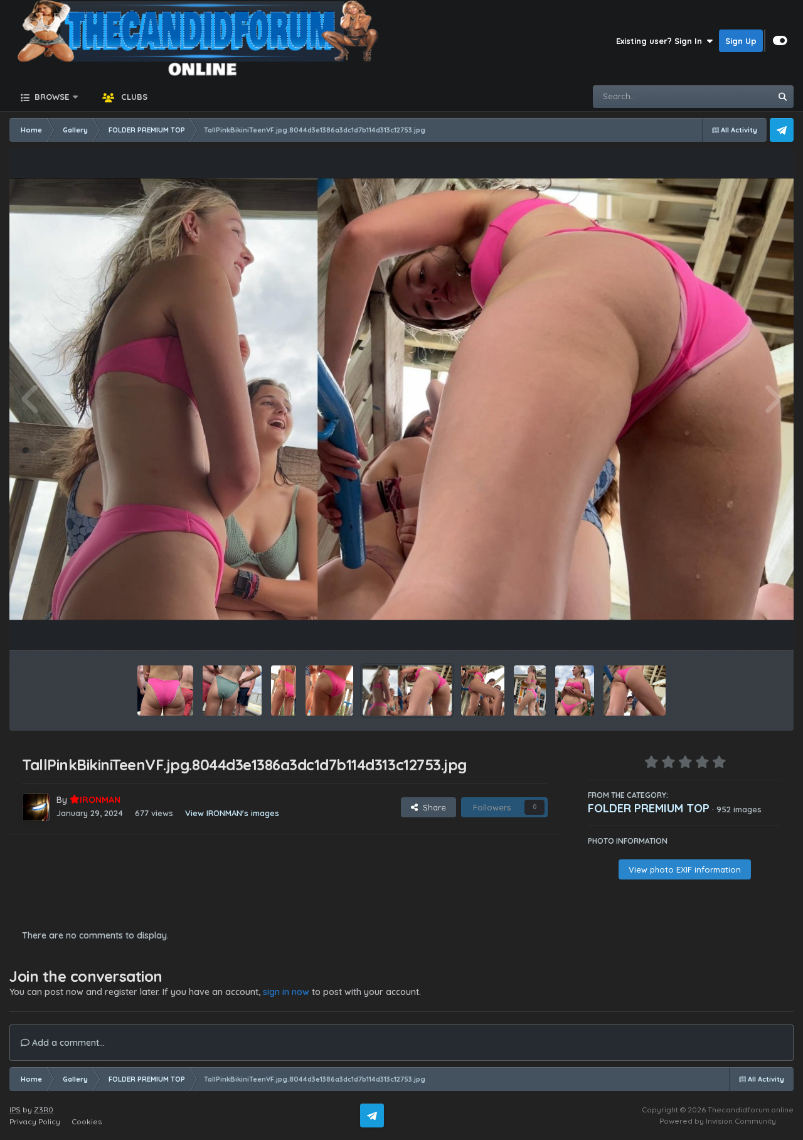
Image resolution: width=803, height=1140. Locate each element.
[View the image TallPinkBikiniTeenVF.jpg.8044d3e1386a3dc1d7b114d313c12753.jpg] (407, 690)
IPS (15, 1109)
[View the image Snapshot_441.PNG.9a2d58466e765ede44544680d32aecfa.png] (165, 690)
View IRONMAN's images (232, 813)
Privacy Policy (34, 1121)
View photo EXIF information (685, 869)
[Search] (782, 96)
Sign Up (741, 41)
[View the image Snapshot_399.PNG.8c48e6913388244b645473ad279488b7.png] (483, 690)
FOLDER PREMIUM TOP (649, 808)
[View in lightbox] (401, 399)
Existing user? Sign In (661, 41)
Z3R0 (43, 1109)
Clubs (133, 97)
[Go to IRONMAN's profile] (36, 807)
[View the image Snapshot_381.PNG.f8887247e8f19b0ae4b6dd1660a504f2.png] (530, 690)
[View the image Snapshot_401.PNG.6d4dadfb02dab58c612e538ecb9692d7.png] (635, 690)
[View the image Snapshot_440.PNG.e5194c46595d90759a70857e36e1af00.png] (232, 690)
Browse (50, 97)
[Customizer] (780, 41)
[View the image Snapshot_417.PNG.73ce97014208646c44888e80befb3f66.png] (329, 690)
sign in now (286, 992)
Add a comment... (67, 1042)
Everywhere (732, 96)
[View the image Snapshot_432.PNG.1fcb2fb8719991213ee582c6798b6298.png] (284, 690)
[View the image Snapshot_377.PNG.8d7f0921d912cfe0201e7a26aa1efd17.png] (574, 690)
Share (432, 807)
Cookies (87, 1121)
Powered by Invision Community (717, 1121)
